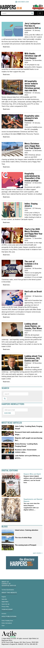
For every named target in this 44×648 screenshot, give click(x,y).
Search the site (5, 604)
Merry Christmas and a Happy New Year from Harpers (33, 145)
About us (5, 582)
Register (4, 596)
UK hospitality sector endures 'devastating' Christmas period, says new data (32, 86)
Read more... (7, 47)
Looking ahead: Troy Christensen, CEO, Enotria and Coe (33, 358)
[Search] (32, 13)
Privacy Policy (5, 606)
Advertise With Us (9, 585)
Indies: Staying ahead (31, 204)
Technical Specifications (8, 589)
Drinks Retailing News (7, 620)
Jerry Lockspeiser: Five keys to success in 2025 (33, 25)
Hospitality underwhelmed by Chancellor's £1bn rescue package (32, 177)
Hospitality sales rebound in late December (32, 118)
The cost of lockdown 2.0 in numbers (31, 263)
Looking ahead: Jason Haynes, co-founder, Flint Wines (33, 326)
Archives (4, 613)
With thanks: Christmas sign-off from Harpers (33, 55)
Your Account (7, 609)
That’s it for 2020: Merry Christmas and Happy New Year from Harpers (33, 232)
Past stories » (37, 553)
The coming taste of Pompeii (25, 545)
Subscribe (7, 413)
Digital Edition (5, 601)
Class (3, 625)
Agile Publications (9, 616)
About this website (9, 592)
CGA (19, 134)
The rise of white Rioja (23, 537)
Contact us (6, 583)
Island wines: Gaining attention (26, 530)
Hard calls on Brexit (33, 291)
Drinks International (7, 623)
